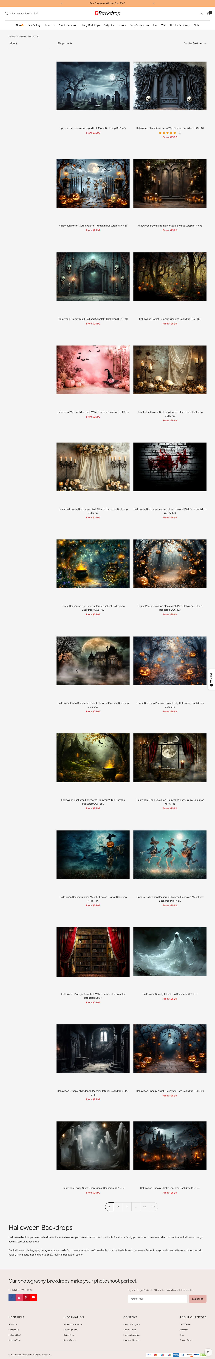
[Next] (153, 1206)
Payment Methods (131, 1340)
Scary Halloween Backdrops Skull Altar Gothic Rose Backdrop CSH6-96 (93, 511)
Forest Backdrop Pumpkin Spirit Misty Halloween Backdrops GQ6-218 (170, 705)
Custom (122, 25)
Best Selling (34, 25)
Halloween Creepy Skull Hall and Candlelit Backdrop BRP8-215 (93, 318)
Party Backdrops (91, 25)
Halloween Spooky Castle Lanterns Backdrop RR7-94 (170, 1187)
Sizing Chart (69, 1335)
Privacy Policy (186, 1340)
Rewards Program (131, 1324)
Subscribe (197, 1298)
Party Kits (109, 25)
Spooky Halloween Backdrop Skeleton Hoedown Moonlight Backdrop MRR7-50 (170, 898)
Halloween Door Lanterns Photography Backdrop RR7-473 (169, 225)
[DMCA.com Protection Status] (203, 1354)
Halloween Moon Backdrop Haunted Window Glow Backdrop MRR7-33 (170, 801)
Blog (182, 1335)
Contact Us (13, 1329)
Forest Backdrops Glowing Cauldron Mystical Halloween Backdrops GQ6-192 (93, 607)
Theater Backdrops (180, 25)
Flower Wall (159, 25)
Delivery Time (14, 1340)
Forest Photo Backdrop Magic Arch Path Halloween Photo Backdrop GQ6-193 (170, 607)
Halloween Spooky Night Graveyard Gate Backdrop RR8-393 (170, 1090)
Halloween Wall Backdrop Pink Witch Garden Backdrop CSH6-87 (93, 412)
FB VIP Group (129, 1329)
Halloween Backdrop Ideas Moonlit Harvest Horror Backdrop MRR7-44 (93, 898)
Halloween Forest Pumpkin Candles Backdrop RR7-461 (170, 318)
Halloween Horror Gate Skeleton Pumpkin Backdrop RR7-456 (93, 225)
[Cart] (208, 13)
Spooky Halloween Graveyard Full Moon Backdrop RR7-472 (93, 128)
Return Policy (70, 1340)
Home (11, 36)
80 (144, 1207)
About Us (12, 1324)
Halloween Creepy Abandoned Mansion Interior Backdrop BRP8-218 (93, 1092)
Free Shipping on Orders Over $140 (107, 3)
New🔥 (20, 25)
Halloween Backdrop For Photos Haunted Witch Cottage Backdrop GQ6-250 (93, 801)
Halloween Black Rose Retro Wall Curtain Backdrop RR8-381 (170, 128)
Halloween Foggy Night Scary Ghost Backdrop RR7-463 (93, 1187)
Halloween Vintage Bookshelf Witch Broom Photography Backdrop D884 (93, 996)
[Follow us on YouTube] (33, 1297)
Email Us (184, 1329)
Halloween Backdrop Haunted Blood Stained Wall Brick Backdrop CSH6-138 (169, 511)
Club (196, 25)
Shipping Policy (71, 1329)
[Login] (201, 13)
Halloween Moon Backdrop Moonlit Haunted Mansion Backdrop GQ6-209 (93, 705)
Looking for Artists (131, 1335)
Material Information (73, 1324)
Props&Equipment (140, 25)
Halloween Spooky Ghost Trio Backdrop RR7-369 (169, 994)
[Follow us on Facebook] (12, 1297)
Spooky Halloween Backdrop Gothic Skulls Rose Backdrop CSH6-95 (170, 414)
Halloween (49, 25)
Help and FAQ (14, 1335)
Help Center (185, 1324)
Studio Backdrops (68, 25)
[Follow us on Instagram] (19, 1297)
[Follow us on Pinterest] (26, 1297)
